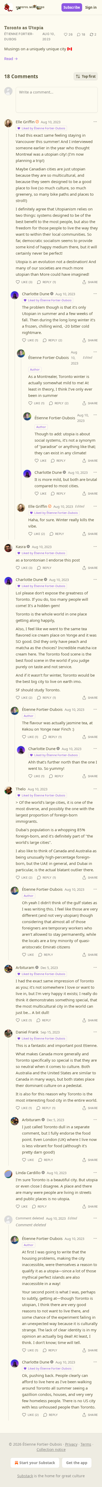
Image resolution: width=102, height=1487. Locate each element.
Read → (11, 58)
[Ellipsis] (95, 121)
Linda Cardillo (28, 1172)
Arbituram (25, 967)
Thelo (21, 788)
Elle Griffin (25, 121)
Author (35, 369)
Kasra (21, 546)
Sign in (91, 7)
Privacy (71, 1444)
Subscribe (72, 7)
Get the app (76, 1462)
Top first (89, 76)
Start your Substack (37, 1462)
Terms (86, 1444)
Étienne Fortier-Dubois (19, 36)
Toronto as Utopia (23, 27)
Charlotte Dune (35, 293)
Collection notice (51, 1449)
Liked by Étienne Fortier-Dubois (43, 128)
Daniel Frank (27, 1032)
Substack (25, 1475)
